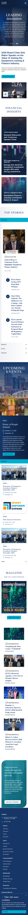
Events (5, 834)
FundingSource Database (10, 888)
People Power (7, 881)
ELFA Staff (6, 854)
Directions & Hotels (8, 851)
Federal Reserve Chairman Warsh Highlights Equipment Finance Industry (12, 263)
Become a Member (12, 802)
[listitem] (14, 130)
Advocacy (5, 828)
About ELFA (6, 843)
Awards (5, 846)
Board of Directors (8, 849)
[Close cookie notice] (26, 895)
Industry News (7, 864)
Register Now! (8, 454)
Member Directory (7, 878)
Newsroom (6, 866)
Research (5, 831)
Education (5, 836)
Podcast (5, 869)
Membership (6, 876)
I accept (5, 911)
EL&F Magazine (7, 861)
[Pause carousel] (17, 43)
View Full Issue (14, 617)
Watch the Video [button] (8, 76)
